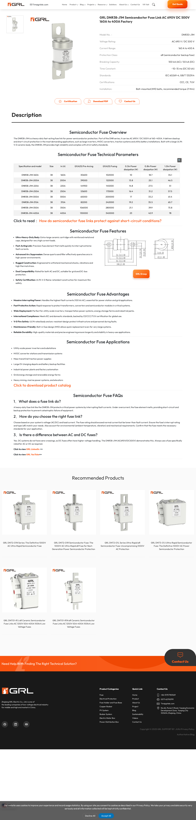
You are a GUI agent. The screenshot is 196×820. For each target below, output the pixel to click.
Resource (101, 4)
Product (73, 4)
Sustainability (137, 714)
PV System (104, 710)
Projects (90, 4)
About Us (123, 4)
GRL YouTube (32, 454)
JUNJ (178, 729)
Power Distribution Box (109, 722)
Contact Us (135, 4)
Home (64, 4)
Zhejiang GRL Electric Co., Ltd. (14, 702)
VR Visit (146, 4)
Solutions (113, 4)
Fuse (101, 695)
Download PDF (100, 101)
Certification (70, 101)
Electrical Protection (108, 699)
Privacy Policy (187, 729)
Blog (82, 4)
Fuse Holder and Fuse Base (111, 702)
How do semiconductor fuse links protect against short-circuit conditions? (100, 220)
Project (135, 706)
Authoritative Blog (185, 734)
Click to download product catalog (42, 385)
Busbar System (106, 714)
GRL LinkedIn (32, 449)
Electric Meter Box (107, 718)
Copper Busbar (106, 706)
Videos (135, 718)
